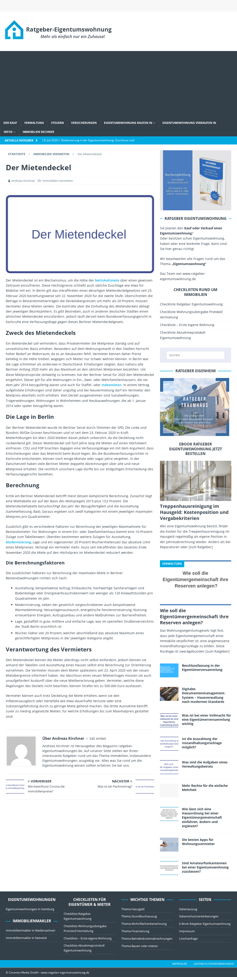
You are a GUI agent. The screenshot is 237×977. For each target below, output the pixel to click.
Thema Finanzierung (135, 931)
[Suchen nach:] (195, 355)
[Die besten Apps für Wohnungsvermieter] (169, 845)
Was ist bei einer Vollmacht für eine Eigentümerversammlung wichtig (206, 719)
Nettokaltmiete (107, 280)
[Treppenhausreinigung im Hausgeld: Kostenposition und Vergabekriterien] (195, 481)
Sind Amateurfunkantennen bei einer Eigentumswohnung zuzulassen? (205, 867)
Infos (8, 132)
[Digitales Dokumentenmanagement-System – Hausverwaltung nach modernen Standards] (169, 694)
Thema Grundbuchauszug (139, 916)
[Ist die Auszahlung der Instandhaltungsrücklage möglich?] (169, 744)
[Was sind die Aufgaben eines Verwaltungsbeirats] (169, 767)
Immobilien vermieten (57, 181)
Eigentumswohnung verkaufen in (189, 123)
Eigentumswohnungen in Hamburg (30, 909)
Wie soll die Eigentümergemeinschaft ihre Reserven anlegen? (194, 616)
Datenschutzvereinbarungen (198, 916)
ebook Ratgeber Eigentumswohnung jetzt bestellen (195, 449)
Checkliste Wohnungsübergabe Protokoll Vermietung (191, 314)
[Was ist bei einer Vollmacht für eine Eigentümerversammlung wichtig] (169, 720)
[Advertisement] (118, 83)
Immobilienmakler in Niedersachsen (30, 930)
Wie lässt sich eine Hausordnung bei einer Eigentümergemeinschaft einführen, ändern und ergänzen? (202, 817)
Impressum (187, 931)
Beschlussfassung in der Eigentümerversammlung (202, 667)
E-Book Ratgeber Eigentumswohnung (205, 924)
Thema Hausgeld (132, 909)
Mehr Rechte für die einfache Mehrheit (205, 787)
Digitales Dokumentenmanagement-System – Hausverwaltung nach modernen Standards (203, 695)
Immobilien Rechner (38, 132)
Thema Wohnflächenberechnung (144, 924)
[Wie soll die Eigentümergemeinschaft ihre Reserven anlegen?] (195, 582)
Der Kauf (10, 123)
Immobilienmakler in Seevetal (26, 938)
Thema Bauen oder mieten (139, 946)
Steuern (57, 123)
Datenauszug (188, 909)
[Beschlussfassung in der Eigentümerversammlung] (169, 670)
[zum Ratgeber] (201, 547)
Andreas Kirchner (23, 181)
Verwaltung (34, 123)
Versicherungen (84, 123)
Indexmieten (112, 385)
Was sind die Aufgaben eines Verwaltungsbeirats (205, 764)
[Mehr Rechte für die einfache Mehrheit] (169, 791)
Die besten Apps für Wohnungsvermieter (198, 841)
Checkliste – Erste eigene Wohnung (187, 325)
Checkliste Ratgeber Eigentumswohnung (191, 304)
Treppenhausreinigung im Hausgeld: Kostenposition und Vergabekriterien (194, 512)
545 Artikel (98, 738)
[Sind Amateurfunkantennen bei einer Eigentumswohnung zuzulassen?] (169, 868)
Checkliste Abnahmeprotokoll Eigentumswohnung (182, 335)
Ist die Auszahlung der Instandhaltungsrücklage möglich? (202, 743)
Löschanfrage (188, 938)
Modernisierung (18, 542)
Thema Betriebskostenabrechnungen (146, 938)
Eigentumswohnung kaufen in (128, 123)
